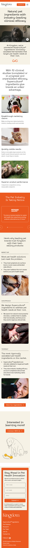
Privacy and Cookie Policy (16, 507)
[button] (27, 4)
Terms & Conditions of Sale (9, 545)
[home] (9, 4)
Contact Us (21, 4)
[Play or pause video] (27, 39)
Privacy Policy (6, 543)
